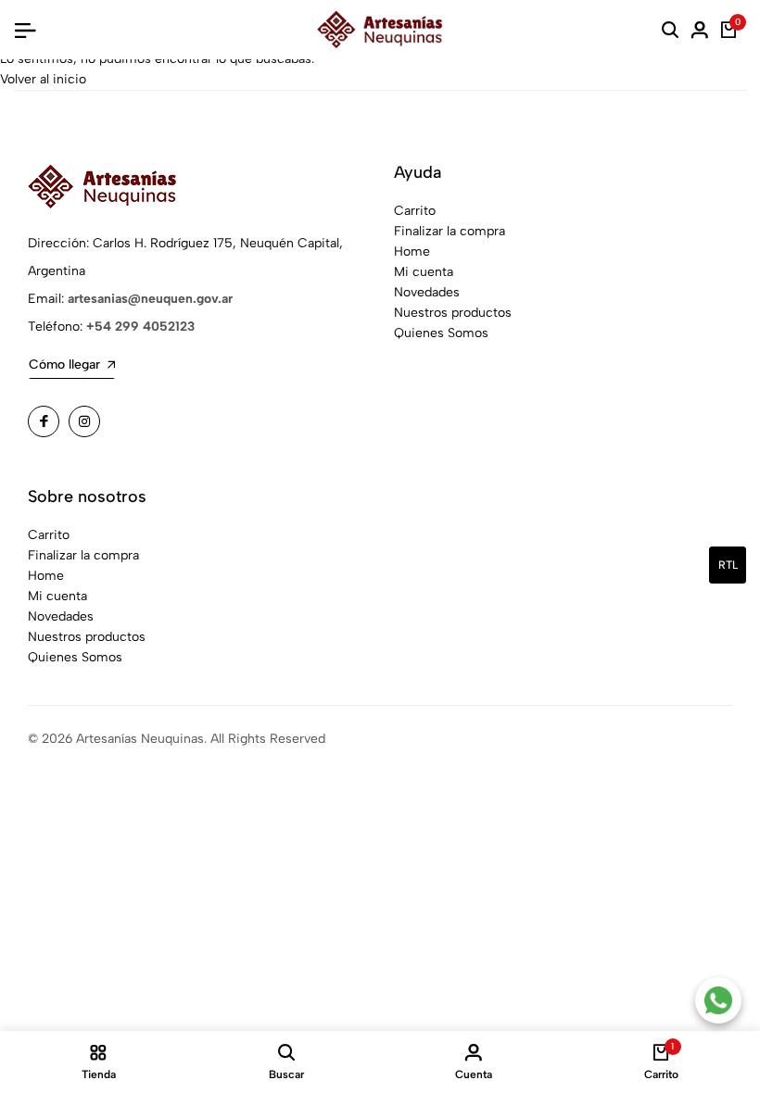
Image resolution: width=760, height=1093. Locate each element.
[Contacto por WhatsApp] (718, 1000)
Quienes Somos (441, 333)
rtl (728, 565)
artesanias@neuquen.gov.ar (150, 299)
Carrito (415, 211)
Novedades (427, 292)
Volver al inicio (43, 79)
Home (412, 251)
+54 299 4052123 (140, 326)
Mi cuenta (423, 272)
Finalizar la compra (449, 231)
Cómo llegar (64, 364)
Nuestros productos (453, 312)
